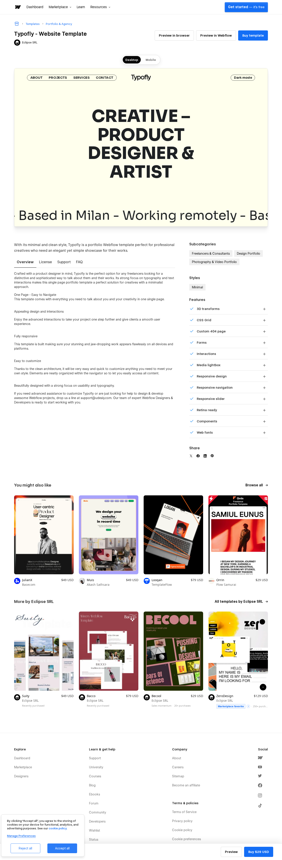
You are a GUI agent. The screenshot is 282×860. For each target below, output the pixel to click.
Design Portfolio (248, 253)
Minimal (197, 287)
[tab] (25, 262)
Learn (81, 7)
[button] (60, 7)
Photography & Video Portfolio (214, 262)
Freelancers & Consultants (211, 253)
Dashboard (34, 7)
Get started (246, 7)
